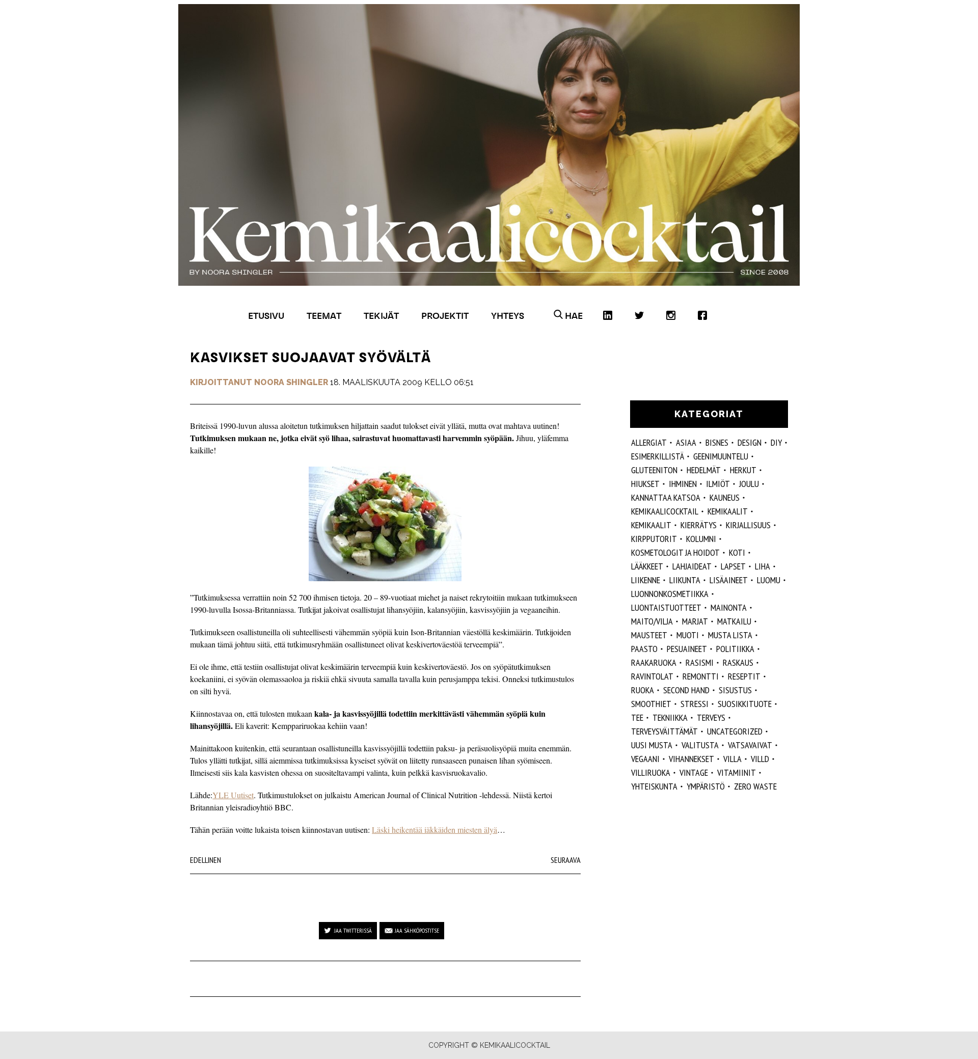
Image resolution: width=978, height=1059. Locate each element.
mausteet (649, 635)
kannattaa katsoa (665, 497)
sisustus (735, 690)
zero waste (755, 786)
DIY (776, 442)
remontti (701, 676)
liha (762, 566)
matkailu (734, 621)
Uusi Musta (651, 745)
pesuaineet (687, 649)
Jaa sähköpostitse (417, 930)
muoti (687, 635)
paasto (644, 649)
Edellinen (205, 860)
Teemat (324, 315)
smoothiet (651, 704)
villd (760, 759)
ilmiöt (718, 484)
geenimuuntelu (720, 456)
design (750, 442)
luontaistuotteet (666, 607)
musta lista (730, 635)
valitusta (700, 745)
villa (732, 759)
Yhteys (507, 315)
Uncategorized (735, 731)
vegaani (645, 759)
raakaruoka (653, 662)
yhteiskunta (654, 786)
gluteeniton (654, 470)
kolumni (701, 539)
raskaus (738, 662)
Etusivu (266, 315)
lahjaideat (692, 566)
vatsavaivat (750, 745)
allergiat (649, 442)
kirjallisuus (748, 525)
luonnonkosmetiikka (670, 594)
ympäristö (706, 786)
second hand (686, 690)
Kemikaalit (651, 525)
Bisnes (716, 442)
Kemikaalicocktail (664, 511)
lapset (733, 566)
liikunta (684, 580)
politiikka (735, 649)
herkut (743, 470)
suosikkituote (745, 704)
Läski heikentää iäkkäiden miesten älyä (434, 829)
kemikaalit (728, 511)
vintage (694, 772)
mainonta (729, 607)
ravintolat (652, 676)
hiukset (645, 484)
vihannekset (691, 759)
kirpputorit (654, 539)
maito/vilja (652, 621)
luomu (768, 580)
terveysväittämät (664, 731)
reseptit (744, 676)
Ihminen (683, 484)
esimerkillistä (657, 456)
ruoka (642, 690)
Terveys (711, 717)
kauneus (725, 497)
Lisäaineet (729, 580)
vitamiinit (736, 772)
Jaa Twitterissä (353, 930)
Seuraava (566, 860)
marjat (695, 621)
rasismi (700, 662)
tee (637, 717)
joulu (749, 484)
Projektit (445, 315)
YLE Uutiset (233, 795)
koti (737, 552)
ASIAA (686, 442)
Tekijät (381, 315)
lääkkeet (647, 566)
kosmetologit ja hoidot (675, 552)
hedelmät (704, 470)
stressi (695, 704)
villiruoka (650, 772)
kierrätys (699, 525)
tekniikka (670, 717)
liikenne (645, 580)
